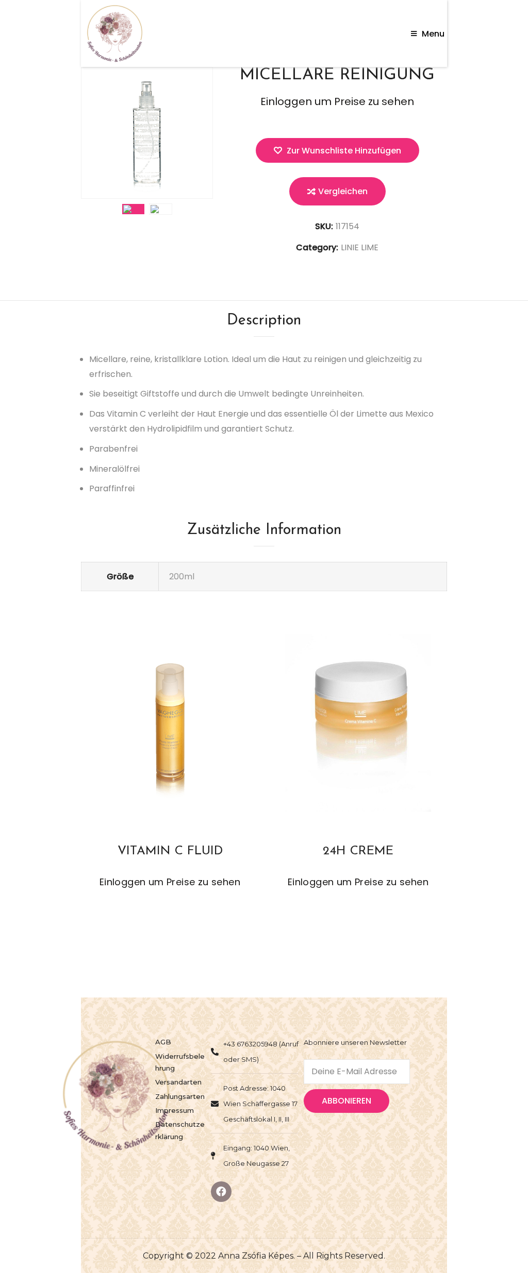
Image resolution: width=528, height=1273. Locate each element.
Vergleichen (343, 191)
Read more (141, 753)
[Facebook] (221, 1191)
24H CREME (358, 851)
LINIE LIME (359, 247)
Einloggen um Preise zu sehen (337, 101)
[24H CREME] (358, 723)
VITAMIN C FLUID (170, 851)
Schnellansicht (198, 753)
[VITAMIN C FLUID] (170, 723)
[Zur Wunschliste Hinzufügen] (160, 753)
